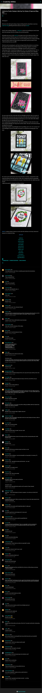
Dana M (6, 676)
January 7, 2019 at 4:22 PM (10, 462)
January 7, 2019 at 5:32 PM (10, 487)
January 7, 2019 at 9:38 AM (10, 278)
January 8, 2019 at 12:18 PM (10, 588)
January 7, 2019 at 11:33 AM (10, 321)
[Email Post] (2, 259)
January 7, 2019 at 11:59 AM (10, 333)
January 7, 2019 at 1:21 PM (10, 386)
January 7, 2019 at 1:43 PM (10, 394)
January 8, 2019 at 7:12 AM (10, 562)
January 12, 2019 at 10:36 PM (10, 667)
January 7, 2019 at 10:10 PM (10, 513)
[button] (2, 16)
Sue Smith (7, 453)
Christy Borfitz (7, 516)
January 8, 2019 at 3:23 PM (10, 612)
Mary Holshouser (8, 342)
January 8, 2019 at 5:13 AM (10, 550)
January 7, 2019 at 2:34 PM (10, 419)
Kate (6, 510)
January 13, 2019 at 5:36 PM (10, 673)
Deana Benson (7, 664)
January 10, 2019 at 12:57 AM (10, 649)
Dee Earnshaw (7, 640)
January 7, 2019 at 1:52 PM (10, 400)
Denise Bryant (7, 646)
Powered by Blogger (21, 691)
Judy (6, 281)
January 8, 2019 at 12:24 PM (10, 594)
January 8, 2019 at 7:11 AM (10, 556)
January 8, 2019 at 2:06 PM (10, 600)
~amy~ (6, 628)
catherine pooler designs (14, 260)
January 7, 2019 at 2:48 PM (10, 438)
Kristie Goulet (21, 241)
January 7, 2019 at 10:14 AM (10, 296)
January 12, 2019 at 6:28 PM (10, 661)
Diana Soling (7, 559)
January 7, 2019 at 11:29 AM (10, 315)
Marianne (7, 578)
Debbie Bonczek (8, 490)
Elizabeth (7, 383)
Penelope (6, 609)
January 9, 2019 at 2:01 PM (10, 643)
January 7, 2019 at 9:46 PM (10, 507)
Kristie (27, 25)
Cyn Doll (6, 522)
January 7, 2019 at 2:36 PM (10, 425)
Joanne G (7, 311)
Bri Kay (6, 591)
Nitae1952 (7, 471)
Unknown (7, 305)
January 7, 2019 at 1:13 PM (10, 374)
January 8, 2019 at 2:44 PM (10, 606)
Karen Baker (21, 244)
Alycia (6, 585)
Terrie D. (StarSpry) (8, 670)
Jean (6, 603)
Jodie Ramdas (7, 541)
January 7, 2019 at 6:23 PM (10, 494)
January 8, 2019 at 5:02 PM (10, 618)
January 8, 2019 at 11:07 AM (10, 582)
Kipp (6, 529)
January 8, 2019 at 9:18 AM (10, 575)
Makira (6, 318)
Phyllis (6, 352)
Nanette (6, 441)
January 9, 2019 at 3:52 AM (10, 625)
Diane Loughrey (8, 293)
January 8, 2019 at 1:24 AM (10, 544)
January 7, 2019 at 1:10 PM (10, 368)
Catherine (21, 238)
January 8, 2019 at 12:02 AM (10, 532)
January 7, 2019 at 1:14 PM (10, 380)
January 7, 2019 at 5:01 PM (10, 474)
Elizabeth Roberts (8, 371)
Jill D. (6, 336)
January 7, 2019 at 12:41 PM (10, 355)
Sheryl (6, 447)
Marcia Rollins (7, 269)
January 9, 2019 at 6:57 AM (10, 631)
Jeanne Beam (7, 477)
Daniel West (21, 252)
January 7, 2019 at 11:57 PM (10, 526)
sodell (6, 547)
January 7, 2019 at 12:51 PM (10, 362)
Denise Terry (7, 634)
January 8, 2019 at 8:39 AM (10, 569)
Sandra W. (7, 299)
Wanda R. (7, 459)
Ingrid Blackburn (21, 257)
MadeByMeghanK (8, 652)
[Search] (17, 2)
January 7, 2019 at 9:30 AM (10, 272)
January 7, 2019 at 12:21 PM (10, 349)
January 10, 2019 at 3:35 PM (10, 655)
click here (19, 30)
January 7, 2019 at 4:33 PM (10, 468)
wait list (16, 35)
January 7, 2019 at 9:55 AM (10, 284)
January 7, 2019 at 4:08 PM (10, 456)
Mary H (6, 434)
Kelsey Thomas (8, 572)
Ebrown (6, 330)
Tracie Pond (21, 242)
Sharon (6, 565)
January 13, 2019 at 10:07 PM (10, 679)
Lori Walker (7, 428)
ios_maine (7, 422)
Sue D (6, 658)
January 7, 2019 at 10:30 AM (10, 302)
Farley (6, 621)
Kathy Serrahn (7, 365)
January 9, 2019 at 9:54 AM (10, 637)
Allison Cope (21, 249)
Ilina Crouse (21, 239)
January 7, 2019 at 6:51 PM (10, 501)
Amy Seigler (7, 377)
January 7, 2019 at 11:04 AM (10, 308)
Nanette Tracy (21, 247)
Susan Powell (21, 246)
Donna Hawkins (8, 324)
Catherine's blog (5, 25)
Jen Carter (21, 251)
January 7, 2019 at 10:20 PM (10, 519)
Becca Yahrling (8, 389)
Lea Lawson (21, 254)
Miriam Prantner (21, 255)
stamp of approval (22, 260)
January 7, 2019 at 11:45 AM (10, 327)
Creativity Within (9, 2)
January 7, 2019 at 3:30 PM (10, 444)
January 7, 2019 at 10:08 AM (10, 290)
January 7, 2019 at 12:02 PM (10, 339)
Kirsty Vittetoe (7, 615)
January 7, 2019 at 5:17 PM (10, 481)
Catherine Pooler (5, 260)
